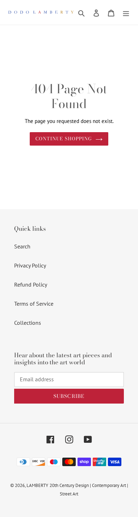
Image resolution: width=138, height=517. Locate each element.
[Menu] (126, 12)
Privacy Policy (30, 265)
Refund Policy (30, 284)
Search (22, 246)
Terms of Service (33, 303)
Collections (27, 322)
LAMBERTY (37, 485)
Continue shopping (63, 138)
